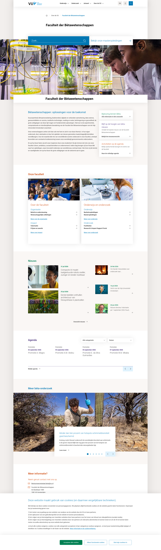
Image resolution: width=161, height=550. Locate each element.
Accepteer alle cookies (71, 542)
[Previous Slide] (107, 454)
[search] (84, 40)
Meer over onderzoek (91, 232)
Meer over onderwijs (90, 219)
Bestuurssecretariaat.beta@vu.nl (42, 483)
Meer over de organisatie (39, 219)
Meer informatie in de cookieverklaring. (83, 528)
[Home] (47, 15)
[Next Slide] (112, 454)
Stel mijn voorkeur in (120, 542)
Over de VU (55, 15)
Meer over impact (36, 232)
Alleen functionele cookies (95, 542)
